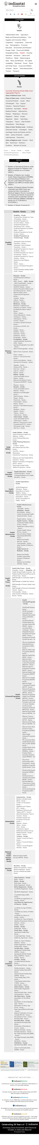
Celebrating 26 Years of (13, 1124)
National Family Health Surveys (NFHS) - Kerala (8, 856)
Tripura (17, 122)
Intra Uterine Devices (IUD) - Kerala (21, 448)
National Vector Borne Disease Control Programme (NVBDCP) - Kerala (29, 729)
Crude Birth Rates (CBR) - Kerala (22, 896)
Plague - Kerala (18, 398)
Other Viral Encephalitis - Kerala (23, 349)
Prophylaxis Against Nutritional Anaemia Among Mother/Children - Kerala (24, 831)
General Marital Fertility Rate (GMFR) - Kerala (23, 975)
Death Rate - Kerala (20, 929)
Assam (22, 101)
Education (9, 48)
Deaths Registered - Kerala (22, 945)
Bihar (28, 101)
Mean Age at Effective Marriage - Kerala (23, 1010)
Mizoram (24, 114)
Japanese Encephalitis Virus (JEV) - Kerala (23, 346)
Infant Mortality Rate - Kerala (23, 992)
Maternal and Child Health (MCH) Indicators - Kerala (23, 459)
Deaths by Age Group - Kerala (23, 938)
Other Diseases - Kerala (21, 396)
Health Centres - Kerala (24, 519)
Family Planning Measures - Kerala (21, 439)
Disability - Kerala (8, 243)
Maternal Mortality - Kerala (22, 1030)
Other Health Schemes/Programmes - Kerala (29, 736)
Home (6, 151)
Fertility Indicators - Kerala (22, 968)
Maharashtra (23, 111)
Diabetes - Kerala (19, 332)
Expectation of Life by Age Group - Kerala (22, 1006)
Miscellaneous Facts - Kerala (23, 1017)
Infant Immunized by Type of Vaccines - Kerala (25, 815)
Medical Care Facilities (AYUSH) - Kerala (24, 563)
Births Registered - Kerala (22, 885)
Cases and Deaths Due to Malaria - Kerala (21, 377)
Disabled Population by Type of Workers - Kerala (23, 257)
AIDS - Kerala (18, 281)
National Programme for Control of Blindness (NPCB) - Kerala (29, 691)
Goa (17, 103)
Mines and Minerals (17, 61)
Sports (15, 68)
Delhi (7, 135)
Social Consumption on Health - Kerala (23, 499)
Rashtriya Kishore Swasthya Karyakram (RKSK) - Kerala (28, 778)
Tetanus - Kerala (19, 413)
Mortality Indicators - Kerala (22, 1032)
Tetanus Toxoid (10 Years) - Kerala (25, 839)
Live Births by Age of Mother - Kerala (23, 909)
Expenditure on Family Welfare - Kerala (22, 492)
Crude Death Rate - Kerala (22, 936)
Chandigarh (23, 130)
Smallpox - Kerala (19, 409)
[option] (19, 183)
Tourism (8, 71)
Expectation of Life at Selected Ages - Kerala (23, 1003)
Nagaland (9, 116)
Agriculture (24, 35)
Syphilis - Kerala (19, 411)
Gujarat (22, 103)
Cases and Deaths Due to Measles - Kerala (21, 390)
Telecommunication (26, 68)
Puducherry (20, 137)
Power (25, 63)
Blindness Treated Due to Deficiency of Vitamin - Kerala (22, 307)
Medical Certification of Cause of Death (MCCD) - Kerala (23, 1014)
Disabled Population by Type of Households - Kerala (23, 254)
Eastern (25, 140)
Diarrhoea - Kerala (19, 334)
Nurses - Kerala (17, 596)
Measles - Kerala (19, 385)
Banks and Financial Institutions (16, 37)
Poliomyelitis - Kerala (20, 402)
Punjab (22, 116)
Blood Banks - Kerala (23, 512)
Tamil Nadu (24, 119)
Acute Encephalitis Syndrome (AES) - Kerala (22, 342)
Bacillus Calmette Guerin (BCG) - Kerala (24, 800)
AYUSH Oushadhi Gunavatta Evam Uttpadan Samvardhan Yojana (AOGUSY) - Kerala (29, 615)
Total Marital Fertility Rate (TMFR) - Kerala (22, 982)
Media (16, 58)
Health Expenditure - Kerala (9, 491)
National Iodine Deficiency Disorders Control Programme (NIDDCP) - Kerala (28, 662)
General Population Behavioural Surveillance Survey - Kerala (23, 290)
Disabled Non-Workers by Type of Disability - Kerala (23, 218)
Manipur (8, 114)
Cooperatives (19, 43)
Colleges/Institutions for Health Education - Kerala (23, 476)
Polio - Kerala (20, 827)
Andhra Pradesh (25, 98)
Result (19, 160)
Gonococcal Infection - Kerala (22, 360)
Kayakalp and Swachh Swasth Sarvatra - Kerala (30, 638)
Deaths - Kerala (19, 925)
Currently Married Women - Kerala (22, 962)
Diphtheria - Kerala (19, 336)
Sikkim (16, 119)
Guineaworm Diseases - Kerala (23, 362)
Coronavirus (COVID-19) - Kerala (22, 327)
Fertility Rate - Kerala (20, 946)
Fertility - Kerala (19, 958)
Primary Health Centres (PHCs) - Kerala (24, 531)
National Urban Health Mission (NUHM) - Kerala (30, 723)
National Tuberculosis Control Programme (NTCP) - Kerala (23, 423)
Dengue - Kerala (19, 330)
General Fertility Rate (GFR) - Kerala (23, 971)
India (23, 95)
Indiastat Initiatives (19, 1077)
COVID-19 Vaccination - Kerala (23, 804)
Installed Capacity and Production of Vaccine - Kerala (23, 819)
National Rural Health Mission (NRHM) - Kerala (30, 712)
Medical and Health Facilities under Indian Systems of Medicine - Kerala (23, 557)
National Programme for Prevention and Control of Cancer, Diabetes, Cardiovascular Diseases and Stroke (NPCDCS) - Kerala (29, 705)
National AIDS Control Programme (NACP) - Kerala (29, 651)
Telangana (9, 122)
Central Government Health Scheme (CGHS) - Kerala (25, 515)
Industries (9, 55)
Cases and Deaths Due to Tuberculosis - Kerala (21, 420)
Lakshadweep (10, 137)
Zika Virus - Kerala (19, 428)
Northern (22, 143)
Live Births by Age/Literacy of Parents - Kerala (23, 899)
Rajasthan (9, 119)
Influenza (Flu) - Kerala (20, 367)
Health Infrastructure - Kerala (10, 534)
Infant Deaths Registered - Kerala (22, 990)
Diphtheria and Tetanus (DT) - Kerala (23, 807)
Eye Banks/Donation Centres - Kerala (23, 310)
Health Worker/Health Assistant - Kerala (24, 572)
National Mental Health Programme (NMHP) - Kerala (29, 674)
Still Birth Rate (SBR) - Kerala (23, 1045)
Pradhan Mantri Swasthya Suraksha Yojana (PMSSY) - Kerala (29, 755)
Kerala (25, 109)
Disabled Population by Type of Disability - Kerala (23, 250)
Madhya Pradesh (11, 111)
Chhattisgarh (10, 103)
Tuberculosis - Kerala (20, 415)
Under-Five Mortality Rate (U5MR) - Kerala (22, 1049)
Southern (9, 145)
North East (13, 143)
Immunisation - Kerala (9, 822)
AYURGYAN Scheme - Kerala (28, 608)
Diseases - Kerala (8, 352)
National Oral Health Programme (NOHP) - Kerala (29, 680)
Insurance (17, 55)
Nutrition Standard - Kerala (22, 870)
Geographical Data (12, 53)
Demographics (15, 45)
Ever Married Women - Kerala (23, 965)
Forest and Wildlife (23, 50)
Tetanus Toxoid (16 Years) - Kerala (25, 843)
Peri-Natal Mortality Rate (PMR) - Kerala (23, 1038)
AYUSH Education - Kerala (22, 474)
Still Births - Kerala (20, 1041)
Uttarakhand (10, 124)
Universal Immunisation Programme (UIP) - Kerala (29, 791)
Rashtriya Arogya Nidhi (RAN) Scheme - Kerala (29, 766)
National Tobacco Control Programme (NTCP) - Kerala (28, 718)
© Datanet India (19, 1132)
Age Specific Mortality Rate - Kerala (23, 1023)
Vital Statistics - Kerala (8, 964)
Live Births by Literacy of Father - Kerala (23, 913)
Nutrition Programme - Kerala (23, 868)
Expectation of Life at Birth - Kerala (22, 999)
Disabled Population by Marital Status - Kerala (23, 229)
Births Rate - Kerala (20, 883)
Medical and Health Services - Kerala (23, 540)
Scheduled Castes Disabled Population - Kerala (22, 242)
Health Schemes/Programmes (16, 152)
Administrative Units (12, 35)
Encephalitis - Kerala (20, 337)
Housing (29, 53)
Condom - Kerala (18, 446)
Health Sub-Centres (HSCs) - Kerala (25, 527)
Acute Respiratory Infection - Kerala (22, 279)
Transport (16, 71)
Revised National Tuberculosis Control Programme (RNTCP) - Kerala (29, 784)
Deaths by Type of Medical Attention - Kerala (22, 942)
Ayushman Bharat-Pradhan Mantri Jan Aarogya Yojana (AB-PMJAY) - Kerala (28, 623)
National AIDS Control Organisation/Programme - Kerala (22, 294)
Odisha (16, 116)
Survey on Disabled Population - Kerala (24, 267)
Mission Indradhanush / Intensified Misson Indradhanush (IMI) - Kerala (29, 645)
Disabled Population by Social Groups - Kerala (23, 233)
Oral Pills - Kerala (18, 451)
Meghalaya (16, 114)
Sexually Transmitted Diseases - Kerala (24, 406)
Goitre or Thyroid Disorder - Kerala (22, 357)
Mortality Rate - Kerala (21, 1019)
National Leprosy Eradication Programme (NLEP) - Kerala (29, 668)
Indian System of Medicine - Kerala (25, 546)
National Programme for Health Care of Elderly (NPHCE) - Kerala (29, 696)
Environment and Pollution (22, 48)
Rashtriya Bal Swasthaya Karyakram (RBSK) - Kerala (30, 772)
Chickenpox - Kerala (20, 317)
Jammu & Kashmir (16, 135)
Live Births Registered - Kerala (23, 889)
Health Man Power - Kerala (7, 582)
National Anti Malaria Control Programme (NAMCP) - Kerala (23, 381)
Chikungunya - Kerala (20, 319)
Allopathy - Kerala (23, 509)
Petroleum (18, 63)
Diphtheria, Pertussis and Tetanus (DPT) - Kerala (24, 811)
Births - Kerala (18, 879)
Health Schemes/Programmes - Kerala (12, 696)
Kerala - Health (16, 151)
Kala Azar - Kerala (19, 369)
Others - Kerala (18, 264)
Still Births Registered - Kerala (23, 892)
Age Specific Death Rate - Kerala (22, 933)
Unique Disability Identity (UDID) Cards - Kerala (23, 270)
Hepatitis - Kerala (19, 365)
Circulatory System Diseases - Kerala (23, 323)
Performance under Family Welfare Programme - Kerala (21, 466)
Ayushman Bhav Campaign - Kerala (28, 629)
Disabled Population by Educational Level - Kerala (22, 226)
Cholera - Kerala (19, 321)
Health (22, 53)
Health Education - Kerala (8, 474)
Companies (9, 43)
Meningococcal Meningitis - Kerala (22, 393)
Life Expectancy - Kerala (21, 994)
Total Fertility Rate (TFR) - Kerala (22, 978)
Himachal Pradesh (19, 106)
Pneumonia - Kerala (19, 400)
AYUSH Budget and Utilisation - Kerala (21, 488)
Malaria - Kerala (18, 373)
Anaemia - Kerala (19, 298)
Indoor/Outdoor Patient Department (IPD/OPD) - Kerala (24, 536)
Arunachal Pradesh (12, 101)
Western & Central (20, 145)
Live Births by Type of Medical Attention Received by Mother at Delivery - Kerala (24, 921)
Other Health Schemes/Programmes (17, 154)
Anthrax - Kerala (19, 300)
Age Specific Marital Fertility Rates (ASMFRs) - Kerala (22, 955)
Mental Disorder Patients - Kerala (22, 261)
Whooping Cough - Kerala (22, 426)
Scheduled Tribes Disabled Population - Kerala (22, 246)
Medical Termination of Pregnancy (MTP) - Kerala (23, 463)
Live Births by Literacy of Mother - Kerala (21, 916)
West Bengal (20, 124)
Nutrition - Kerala (8, 869)
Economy (24, 45)
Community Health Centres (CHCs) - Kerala (25, 524)
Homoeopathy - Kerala (24, 543)
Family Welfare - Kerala (7, 450)
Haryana (8, 106)
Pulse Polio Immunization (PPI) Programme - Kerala (28, 761)
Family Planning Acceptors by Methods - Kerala (22, 435)
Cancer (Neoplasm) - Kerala (22, 315)
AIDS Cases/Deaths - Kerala (22, 283)
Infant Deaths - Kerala (20, 985)
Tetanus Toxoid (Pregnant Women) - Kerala (24, 847)
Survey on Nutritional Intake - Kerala (22, 872)
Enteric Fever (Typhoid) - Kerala (23, 352)
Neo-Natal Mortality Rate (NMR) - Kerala (24, 1034)
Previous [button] (5, 183)
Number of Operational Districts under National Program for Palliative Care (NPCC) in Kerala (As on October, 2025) (20, 169)
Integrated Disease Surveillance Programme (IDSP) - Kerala (29, 634)
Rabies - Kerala (18, 404)
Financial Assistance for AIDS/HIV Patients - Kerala (22, 286)
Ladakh (26, 135)
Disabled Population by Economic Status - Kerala (21, 222)
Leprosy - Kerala (19, 371)
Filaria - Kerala (18, 355)
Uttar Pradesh (25, 122)
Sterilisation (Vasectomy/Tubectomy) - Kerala (23, 454)
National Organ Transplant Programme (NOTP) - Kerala (29, 685)
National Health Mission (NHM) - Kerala (29, 656)
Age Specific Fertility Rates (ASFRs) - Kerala (22, 951)
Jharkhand (9, 109)
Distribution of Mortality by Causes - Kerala (22, 1027)
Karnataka (17, 109)
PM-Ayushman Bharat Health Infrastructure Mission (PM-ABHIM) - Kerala (29, 743)
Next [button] (33, 183)
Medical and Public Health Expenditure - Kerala (24, 496)
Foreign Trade (10, 50)
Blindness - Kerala (19, 302)
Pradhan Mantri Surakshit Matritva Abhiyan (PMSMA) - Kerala (30, 749)
